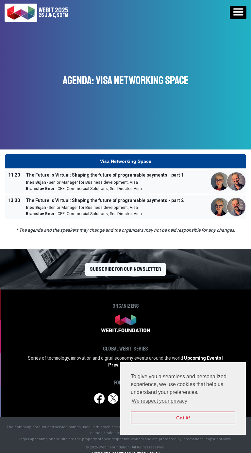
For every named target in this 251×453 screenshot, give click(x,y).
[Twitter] (113, 398)
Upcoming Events (202, 358)
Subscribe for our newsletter (125, 269)
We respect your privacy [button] (159, 401)
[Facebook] (99, 398)
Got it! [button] (183, 417)
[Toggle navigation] (238, 12)
